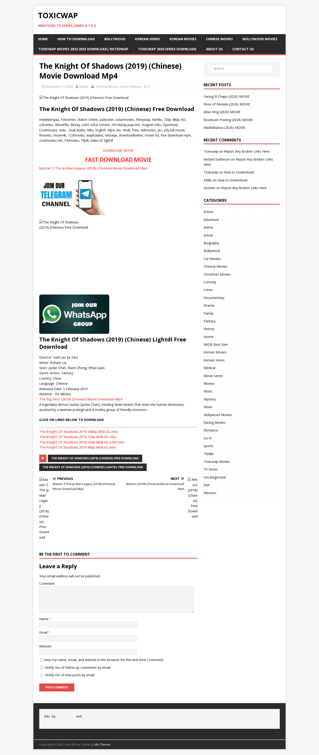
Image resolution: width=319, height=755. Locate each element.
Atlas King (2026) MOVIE (222, 112)
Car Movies (212, 258)
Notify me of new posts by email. (70, 675)
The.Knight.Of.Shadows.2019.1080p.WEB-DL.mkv (78, 431)
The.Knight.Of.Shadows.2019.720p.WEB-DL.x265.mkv (81, 442)
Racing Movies (215, 422)
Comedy (210, 282)
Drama (209, 305)
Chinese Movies (219, 39)
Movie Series (213, 376)
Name (44, 619)
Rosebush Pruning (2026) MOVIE (228, 120)
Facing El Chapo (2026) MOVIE (226, 96)
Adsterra (91, 716)
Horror (209, 336)
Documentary (214, 297)
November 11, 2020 (59, 86)
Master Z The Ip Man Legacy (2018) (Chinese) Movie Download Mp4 (93, 168)
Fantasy (135, 86)
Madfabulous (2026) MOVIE (224, 127)
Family (208, 313)
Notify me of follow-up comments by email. (78, 667)
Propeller (65, 716)
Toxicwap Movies (217, 461)
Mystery (210, 399)
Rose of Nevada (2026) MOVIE (227, 104)
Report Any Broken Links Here (246, 151)
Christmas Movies (217, 274)
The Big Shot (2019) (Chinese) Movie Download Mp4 (80, 399)
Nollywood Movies (259, 39)
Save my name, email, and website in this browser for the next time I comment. (104, 660)
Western (210, 493)
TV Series (211, 469)
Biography (211, 243)
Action (124, 86)
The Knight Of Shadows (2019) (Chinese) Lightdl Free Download (93, 467)
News (208, 407)
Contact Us (243, 49)
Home (43, 39)
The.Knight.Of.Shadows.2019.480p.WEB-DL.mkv (77, 447)
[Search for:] (241, 69)
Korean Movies (183, 39)
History (209, 329)
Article (208, 235)
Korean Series (147, 39)
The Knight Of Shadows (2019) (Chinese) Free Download (95, 458)
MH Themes (102, 745)
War (207, 485)
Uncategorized (215, 477)
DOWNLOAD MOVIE (118, 150)
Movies (209, 383)
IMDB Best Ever (216, 344)
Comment (46, 583)
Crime (208, 290)
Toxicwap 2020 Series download (167, 49)
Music (208, 391)
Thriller (209, 454)
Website (45, 646)
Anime (208, 227)
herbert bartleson (217, 159)
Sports (208, 446)
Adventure (211, 219)
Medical (209, 368)
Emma (83, 86)
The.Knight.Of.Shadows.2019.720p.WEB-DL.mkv (77, 437)
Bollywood (114, 39)
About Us (214, 49)
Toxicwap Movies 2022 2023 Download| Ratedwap (83, 49)
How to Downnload (76, 39)
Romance (211, 430)
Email (43, 632)
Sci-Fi (208, 438)
